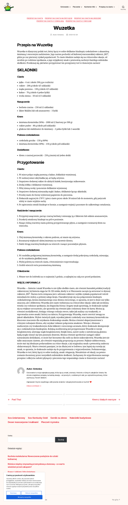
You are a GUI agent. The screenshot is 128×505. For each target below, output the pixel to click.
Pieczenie (76, 7)
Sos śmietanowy (16, 418)
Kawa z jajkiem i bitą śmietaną (21, 472)
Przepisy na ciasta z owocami (78, 21)
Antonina (60, 35)
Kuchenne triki (89, 7)
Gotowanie (64, 7)
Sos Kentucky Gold (38, 418)
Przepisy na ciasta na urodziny (87, 18)
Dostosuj (13, 493)
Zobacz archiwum (34, 386)
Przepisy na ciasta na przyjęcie (58, 18)
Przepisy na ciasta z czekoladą (50, 21)
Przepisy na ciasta (106, 7)
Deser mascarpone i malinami (23, 422)
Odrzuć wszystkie (31, 493)
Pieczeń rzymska (50, 422)
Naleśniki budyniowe (80, 418)
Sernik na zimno (58, 418)
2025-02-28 (73, 35)
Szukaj (10, 436)
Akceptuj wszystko (24, 497)
